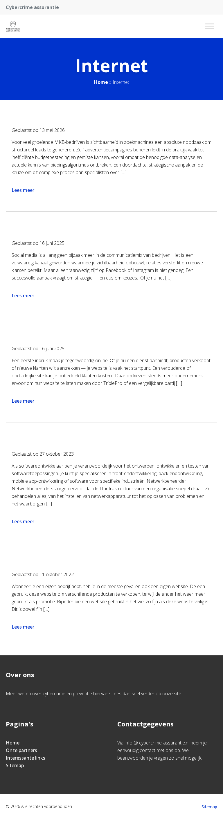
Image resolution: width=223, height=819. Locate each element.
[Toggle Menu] (209, 26)
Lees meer (23, 190)
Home (101, 82)
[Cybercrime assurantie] (13, 26)
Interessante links (25, 758)
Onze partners (21, 750)
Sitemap (15, 765)
